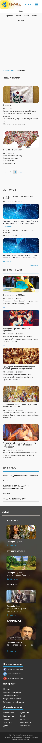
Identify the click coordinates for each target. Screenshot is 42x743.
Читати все (34, 265)
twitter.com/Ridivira (14, 674)
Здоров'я (6, 719)
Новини (18, 16)
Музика (19, 541)
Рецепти (34, 16)
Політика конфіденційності (13, 692)
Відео (18, 606)
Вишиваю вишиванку (12, 150)
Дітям (5, 725)
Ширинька (7, 105)
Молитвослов (25, 722)
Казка (6, 481)
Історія (22, 716)
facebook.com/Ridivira (15, 669)
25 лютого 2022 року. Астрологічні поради (18, 197)
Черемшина (12, 520)
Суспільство (24, 712)
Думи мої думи (14, 621)
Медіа (22, 719)
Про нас (6, 689)
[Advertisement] (21, 43)
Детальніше (7, 226)
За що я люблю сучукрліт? (14, 499)
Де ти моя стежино (15, 551)
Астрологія (9, 16)
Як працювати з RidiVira (12, 699)
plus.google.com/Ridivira (16, 678)
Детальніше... (12, 545)
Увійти (28, 4)
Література (7, 722)
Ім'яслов (26, 16)
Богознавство (8, 712)
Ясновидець (12, 585)
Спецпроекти (25, 725)
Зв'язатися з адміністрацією (14, 702)
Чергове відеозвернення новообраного (20, 476)
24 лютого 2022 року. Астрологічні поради (18, 231)
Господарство (8, 716)
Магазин (21, 20)
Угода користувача (10, 695)
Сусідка (6, 494)
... (20, 119)
